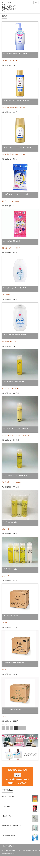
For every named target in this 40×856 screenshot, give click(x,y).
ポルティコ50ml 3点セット (11, 522)
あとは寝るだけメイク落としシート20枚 (16, 194)
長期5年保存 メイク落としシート (12, 826)
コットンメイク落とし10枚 (11, 241)
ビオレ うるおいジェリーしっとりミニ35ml (17, 147)
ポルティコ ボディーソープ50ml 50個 (15, 475)
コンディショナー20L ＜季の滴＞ (13, 662)
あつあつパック (7, 806)
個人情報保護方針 (8, 846)
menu (36, 2)
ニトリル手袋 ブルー (8, 835)
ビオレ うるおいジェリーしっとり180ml (16, 100)
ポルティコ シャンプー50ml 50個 (13, 381)
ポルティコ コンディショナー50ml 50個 (15, 428)
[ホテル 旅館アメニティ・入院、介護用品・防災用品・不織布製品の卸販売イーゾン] (10, 6)
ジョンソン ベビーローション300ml (14, 334)
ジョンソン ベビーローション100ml (14, 288)
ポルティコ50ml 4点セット (11, 569)
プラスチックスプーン (9, 816)
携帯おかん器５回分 (8, 796)
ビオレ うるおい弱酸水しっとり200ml (15, 53)
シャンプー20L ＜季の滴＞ (11, 616)
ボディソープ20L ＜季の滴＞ (12, 709)
